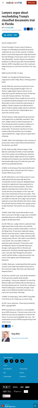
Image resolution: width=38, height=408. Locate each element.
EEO (5, 372)
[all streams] (35, 406)
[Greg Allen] (6, 336)
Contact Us (23, 376)
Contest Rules (7, 376)
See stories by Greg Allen (19, 338)
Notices (22, 372)
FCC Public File (7, 369)
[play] (3, 406)
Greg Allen (10, 28)
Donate (32, 2)
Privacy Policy (23, 369)
